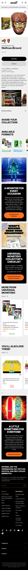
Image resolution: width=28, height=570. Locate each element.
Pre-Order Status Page (20, 495)
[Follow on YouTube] (18, 530)
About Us (4, 491)
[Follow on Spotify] (3, 533)
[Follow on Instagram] (10, 530)
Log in (12, 71)
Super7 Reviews (6, 505)
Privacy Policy (19, 522)
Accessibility (19, 525)
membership (15, 68)
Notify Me (14, 58)
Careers (18, 515)
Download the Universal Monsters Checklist (14, 277)
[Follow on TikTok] (22, 530)
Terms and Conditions (18, 519)
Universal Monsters (14, 7)
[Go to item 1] (4, 41)
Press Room (19, 510)
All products (5, 7)
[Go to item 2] (9, 41)
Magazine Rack (5, 513)
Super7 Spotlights (6, 508)
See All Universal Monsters (14, 215)
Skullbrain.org (5, 516)
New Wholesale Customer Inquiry (20, 502)
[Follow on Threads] (14, 530)
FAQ (17, 513)
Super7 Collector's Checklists (20, 506)
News (3, 503)
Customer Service (20, 498)
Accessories (22, 7)
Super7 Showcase (6, 511)
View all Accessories (14, 454)
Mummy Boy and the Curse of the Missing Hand (7, 498)
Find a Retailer (5, 494)
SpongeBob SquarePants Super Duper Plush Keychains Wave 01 (11, 380)
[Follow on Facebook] (3, 530)
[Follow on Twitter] (7, 530)
